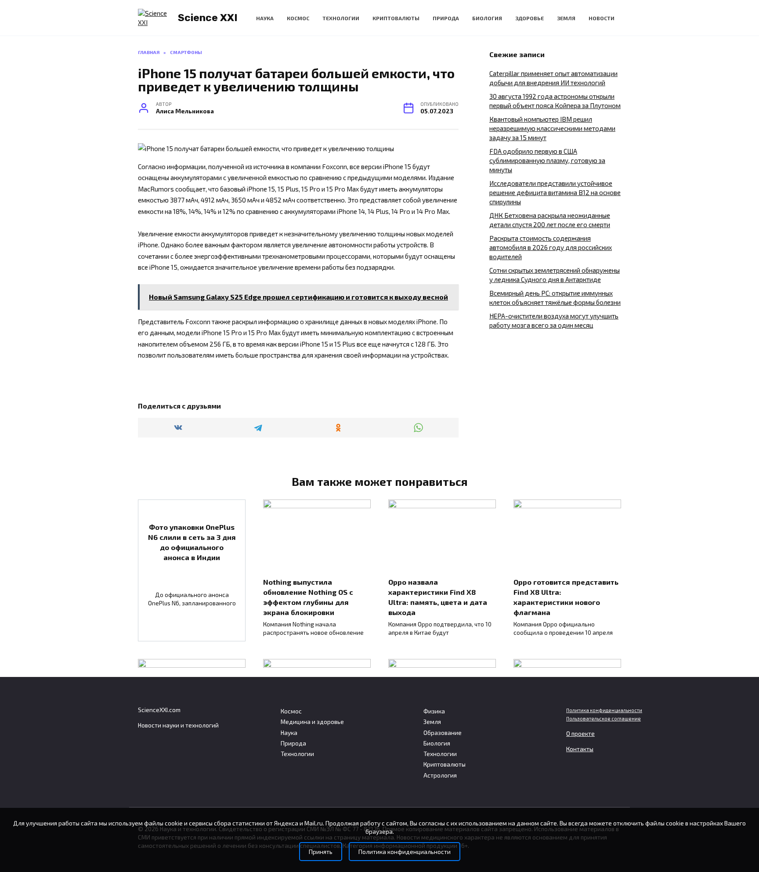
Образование (442, 732)
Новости (601, 18)
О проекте (580, 733)
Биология (487, 18)
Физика (434, 711)
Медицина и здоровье (312, 721)
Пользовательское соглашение (603, 718)
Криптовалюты (395, 18)
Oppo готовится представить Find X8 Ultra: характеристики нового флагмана (565, 597)
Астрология (440, 775)
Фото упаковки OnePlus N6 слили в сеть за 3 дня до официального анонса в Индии (192, 541)
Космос (298, 18)
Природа (446, 18)
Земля (566, 18)
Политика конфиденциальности (604, 710)
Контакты (579, 749)
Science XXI (208, 17)
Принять (321, 851)
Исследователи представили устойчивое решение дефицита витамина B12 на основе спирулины (555, 192)
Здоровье (529, 18)
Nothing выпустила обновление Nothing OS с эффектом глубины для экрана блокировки (308, 597)
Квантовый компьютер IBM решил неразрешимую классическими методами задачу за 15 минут (552, 128)
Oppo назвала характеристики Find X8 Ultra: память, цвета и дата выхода (437, 597)
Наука (265, 18)
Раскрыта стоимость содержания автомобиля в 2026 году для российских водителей (550, 247)
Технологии (340, 18)
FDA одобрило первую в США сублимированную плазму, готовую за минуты (547, 160)
